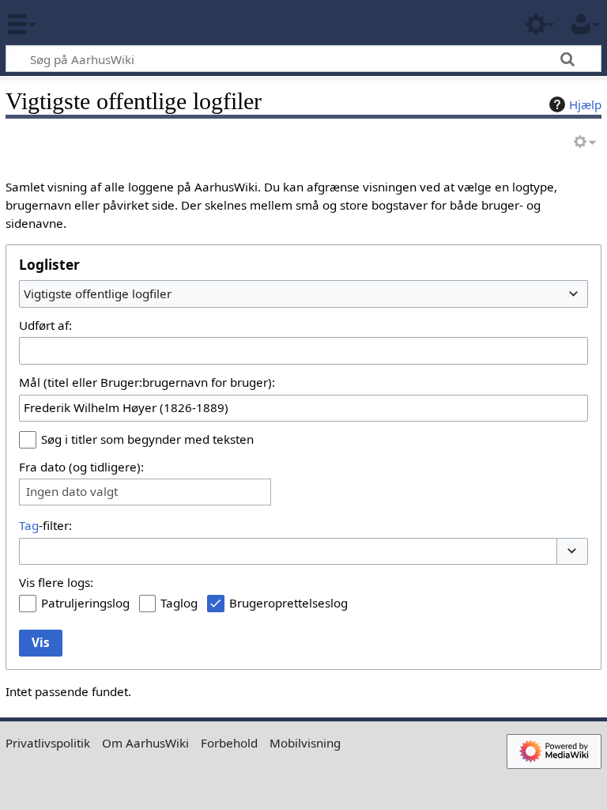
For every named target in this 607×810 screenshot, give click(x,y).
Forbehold (229, 743)
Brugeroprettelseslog (288, 603)
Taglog (179, 603)
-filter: (45, 525)
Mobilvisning (305, 743)
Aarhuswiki (106, 23)
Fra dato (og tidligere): (81, 467)
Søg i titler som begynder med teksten (147, 439)
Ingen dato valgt (72, 491)
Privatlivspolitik (48, 743)
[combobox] (303, 293)
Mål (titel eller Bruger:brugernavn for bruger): (147, 382)
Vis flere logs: (56, 582)
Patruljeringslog (85, 603)
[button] (572, 552)
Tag (29, 525)
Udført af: (45, 325)
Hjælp (585, 104)
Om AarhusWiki (145, 743)
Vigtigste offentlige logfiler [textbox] (98, 293)
